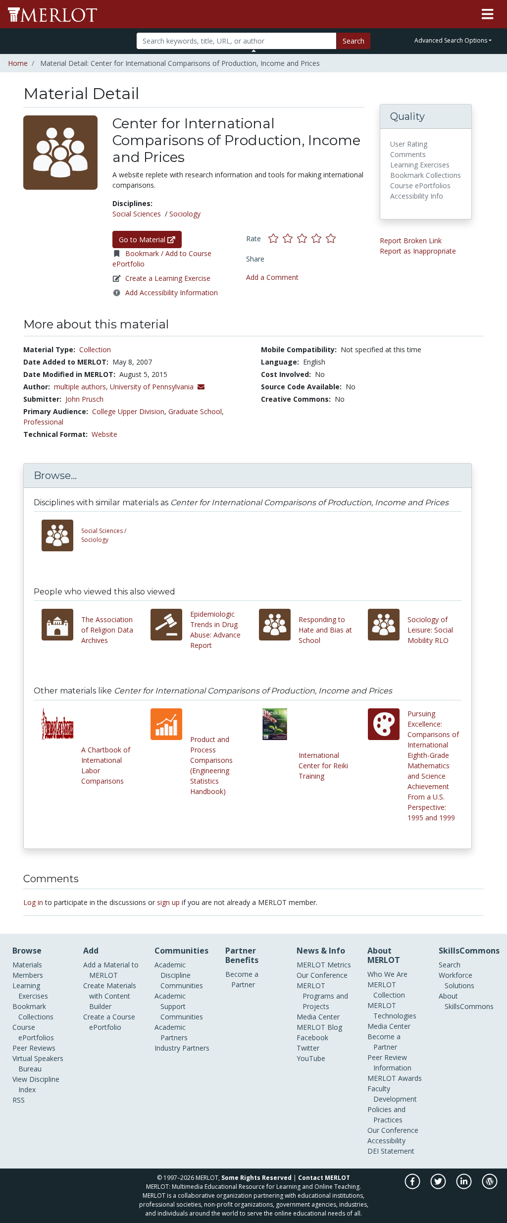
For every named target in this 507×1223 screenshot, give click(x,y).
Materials (27, 964)
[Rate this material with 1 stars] (275, 238)
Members (27, 975)
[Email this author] (201, 386)
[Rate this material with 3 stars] (304, 238)
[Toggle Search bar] (254, 50)
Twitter (308, 1048)
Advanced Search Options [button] (450, 40)
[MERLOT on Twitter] (439, 1186)
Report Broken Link (411, 240)
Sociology (185, 213)
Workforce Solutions (456, 980)
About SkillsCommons (466, 1001)
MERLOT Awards (394, 1078)
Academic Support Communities (178, 1006)
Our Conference (322, 975)
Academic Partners (171, 1032)
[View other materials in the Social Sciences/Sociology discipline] (61, 535)
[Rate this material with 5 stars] (332, 238)
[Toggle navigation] (487, 14)
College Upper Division (128, 411)
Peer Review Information (389, 1062)
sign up (168, 902)
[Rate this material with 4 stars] (318, 238)
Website (104, 434)
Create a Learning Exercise (167, 278)
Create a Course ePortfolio (109, 1022)
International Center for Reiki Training (323, 765)
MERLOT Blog (319, 1027)
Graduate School (195, 411)
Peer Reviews (33, 1048)
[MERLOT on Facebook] (413, 1186)
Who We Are (387, 974)
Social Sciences (136, 213)
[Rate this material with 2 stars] (290, 238)
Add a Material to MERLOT (111, 970)
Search (353, 41)
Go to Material (143, 239)
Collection (95, 349)
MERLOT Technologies (391, 1010)
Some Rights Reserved (256, 1177)
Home (18, 63)
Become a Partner (241, 979)
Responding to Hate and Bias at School (325, 630)
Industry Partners (181, 1048)
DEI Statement (390, 1151)
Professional (43, 421)
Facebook (312, 1037)
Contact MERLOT (324, 1177)
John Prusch (84, 399)
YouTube (311, 1058)
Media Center (318, 1016)
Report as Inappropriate (418, 251)
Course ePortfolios (33, 1032)
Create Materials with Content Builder (109, 996)
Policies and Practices (386, 1114)
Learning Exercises (30, 991)
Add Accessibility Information (171, 292)
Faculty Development (392, 1094)
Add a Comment (272, 277)
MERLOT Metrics (324, 964)
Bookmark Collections (32, 1011)
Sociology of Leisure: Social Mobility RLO (430, 630)
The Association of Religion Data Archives (107, 630)
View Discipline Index (35, 1084)
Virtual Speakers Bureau (37, 1063)
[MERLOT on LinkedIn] (464, 1186)
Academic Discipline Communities (178, 975)
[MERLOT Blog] (490, 1186)
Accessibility (386, 1140)
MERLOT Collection (386, 990)
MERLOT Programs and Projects (322, 996)
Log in (33, 902)
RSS (18, 1100)
